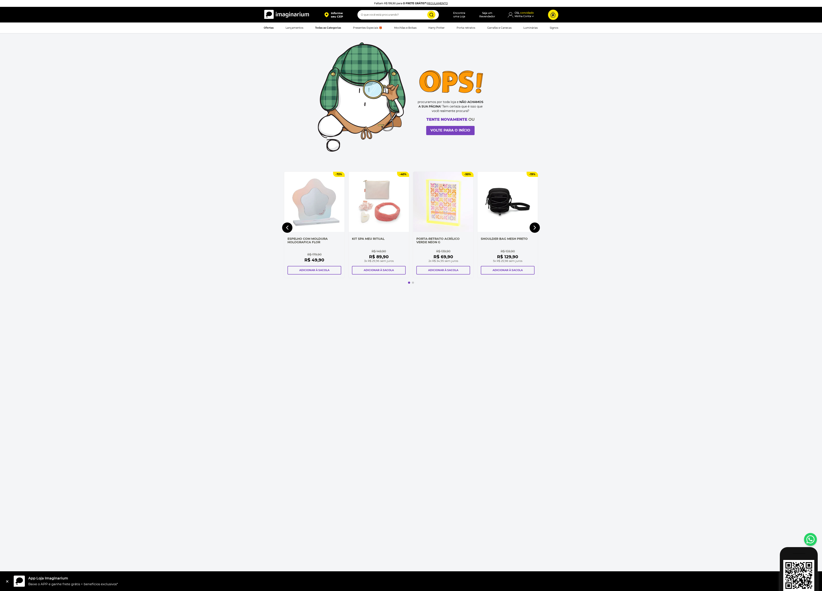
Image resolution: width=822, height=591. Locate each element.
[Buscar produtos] (431, 15)
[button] (333, 14)
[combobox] (398, 14)
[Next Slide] (535, 227)
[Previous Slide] (287, 227)
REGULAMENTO (437, 3)
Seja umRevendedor (487, 14)
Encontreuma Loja (459, 14)
